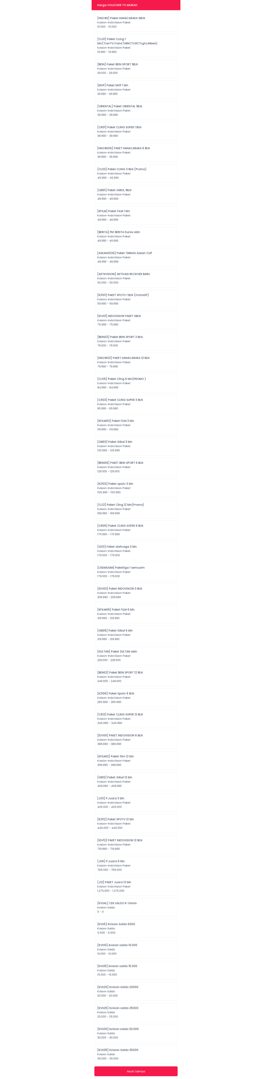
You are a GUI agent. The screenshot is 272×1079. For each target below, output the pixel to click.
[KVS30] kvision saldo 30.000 (118, 1033)
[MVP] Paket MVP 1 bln (114, 89)
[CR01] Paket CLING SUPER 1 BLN (119, 131)
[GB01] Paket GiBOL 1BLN (114, 194)
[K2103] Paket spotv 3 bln (115, 488)
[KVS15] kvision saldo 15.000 (117, 970)
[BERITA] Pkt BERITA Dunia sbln (118, 236)
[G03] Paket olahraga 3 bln (117, 551)
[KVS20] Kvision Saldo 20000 (117, 991)
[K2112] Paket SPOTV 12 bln (115, 823)
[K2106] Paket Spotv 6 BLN (115, 697)
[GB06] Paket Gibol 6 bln (115, 635)
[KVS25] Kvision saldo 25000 (117, 1012)
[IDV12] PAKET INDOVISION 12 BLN (119, 844)
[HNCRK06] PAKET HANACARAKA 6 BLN (123, 152)
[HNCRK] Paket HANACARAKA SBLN (121, 22)
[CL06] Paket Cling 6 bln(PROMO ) (121, 383)
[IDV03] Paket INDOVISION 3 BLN (119, 593)
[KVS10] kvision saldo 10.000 (117, 949)
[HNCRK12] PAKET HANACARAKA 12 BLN (123, 362)
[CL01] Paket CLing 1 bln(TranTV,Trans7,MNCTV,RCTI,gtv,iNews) (127, 45)
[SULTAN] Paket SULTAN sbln (117, 656)
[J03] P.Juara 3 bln (114, 802)
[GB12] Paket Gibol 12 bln (114, 781)
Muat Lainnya (136, 1071)
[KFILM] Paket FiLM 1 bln (114, 215)
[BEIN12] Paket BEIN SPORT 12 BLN (120, 677)
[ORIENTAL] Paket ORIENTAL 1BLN (119, 110)
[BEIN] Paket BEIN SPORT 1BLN (117, 68)
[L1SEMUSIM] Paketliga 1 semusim (121, 572)
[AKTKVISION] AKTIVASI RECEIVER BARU (123, 278)
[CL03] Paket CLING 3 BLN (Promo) (122, 173)
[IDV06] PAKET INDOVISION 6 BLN (120, 739)
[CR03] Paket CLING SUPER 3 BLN (120, 404)
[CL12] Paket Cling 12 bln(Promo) (120, 509)
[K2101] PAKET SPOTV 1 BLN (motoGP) (123, 299)
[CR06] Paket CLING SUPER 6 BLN (120, 530)
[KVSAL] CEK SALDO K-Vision (117, 907)
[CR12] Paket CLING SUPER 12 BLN (120, 718)
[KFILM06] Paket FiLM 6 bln (116, 614)
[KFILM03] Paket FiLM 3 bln (115, 425)
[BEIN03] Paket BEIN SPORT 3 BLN (120, 341)
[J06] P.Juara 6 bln (114, 865)
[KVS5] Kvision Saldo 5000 (116, 928)
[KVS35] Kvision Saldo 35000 (117, 1054)
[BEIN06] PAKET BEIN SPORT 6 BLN (120, 467)
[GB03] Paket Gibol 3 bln (114, 446)
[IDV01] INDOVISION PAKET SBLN (119, 320)
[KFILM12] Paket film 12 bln (115, 760)
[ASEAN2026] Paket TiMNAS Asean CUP (124, 257)
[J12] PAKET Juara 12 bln (114, 886)
